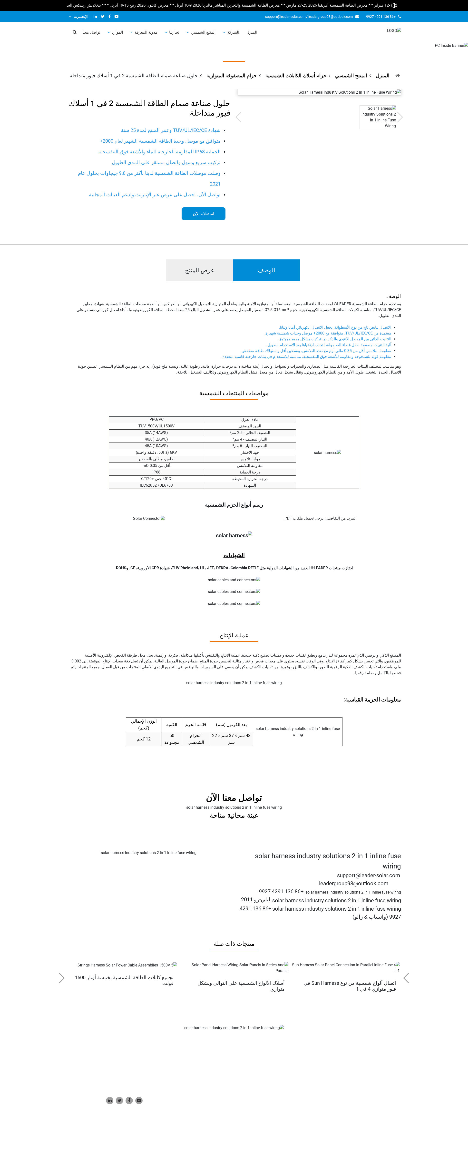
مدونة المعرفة (146, 32)
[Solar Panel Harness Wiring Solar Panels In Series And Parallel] (234, 967)
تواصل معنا (91, 32)
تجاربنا (174, 32)
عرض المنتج (199, 270)
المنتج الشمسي (203, 32)
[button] (61, 978)
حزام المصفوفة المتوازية (231, 76)
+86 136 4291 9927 (381, 17)
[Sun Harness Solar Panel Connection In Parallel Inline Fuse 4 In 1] (345, 967)
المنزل (251, 32)
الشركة (233, 32)
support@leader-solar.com (285, 17)
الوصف (266, 270)
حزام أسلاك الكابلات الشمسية (295, 76)
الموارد (117, 32)
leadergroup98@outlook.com (330, 17)
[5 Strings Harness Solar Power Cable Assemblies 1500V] (127, 965)
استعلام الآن (203, 213)
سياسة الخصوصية (272, 1135)
